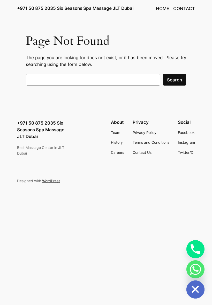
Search (174, 79)
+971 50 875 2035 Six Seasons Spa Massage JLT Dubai (75, 8)
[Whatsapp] (195, 269)
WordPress (51, 181)
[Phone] (195, 249)
